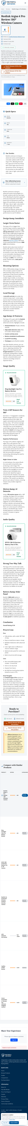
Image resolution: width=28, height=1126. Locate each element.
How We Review (5, 1089)
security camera (13, 240)
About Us (3, 1087)
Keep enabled (14, 1122)
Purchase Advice (5, 1080)
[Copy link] (25, 104)
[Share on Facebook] (8, 104)
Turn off (5, 1122)
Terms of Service (5, 1101)
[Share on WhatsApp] (16, 104)
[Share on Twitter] (12, 104)
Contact (3, 1094)
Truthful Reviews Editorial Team (17, 36)
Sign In (14, 1040)
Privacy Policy (4, 1099)
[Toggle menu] (25, 2)
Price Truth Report (6, 1092)
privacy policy (12, 1119)
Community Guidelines (7, 1103)
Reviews (8, 9)
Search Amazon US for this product (13, 72)
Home (2, 9)
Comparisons (4, 1077)
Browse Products (5, 1073)
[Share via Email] (21, 104)
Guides (3, 1075)
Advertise (3, 1096)
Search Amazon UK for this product (13, 67)
